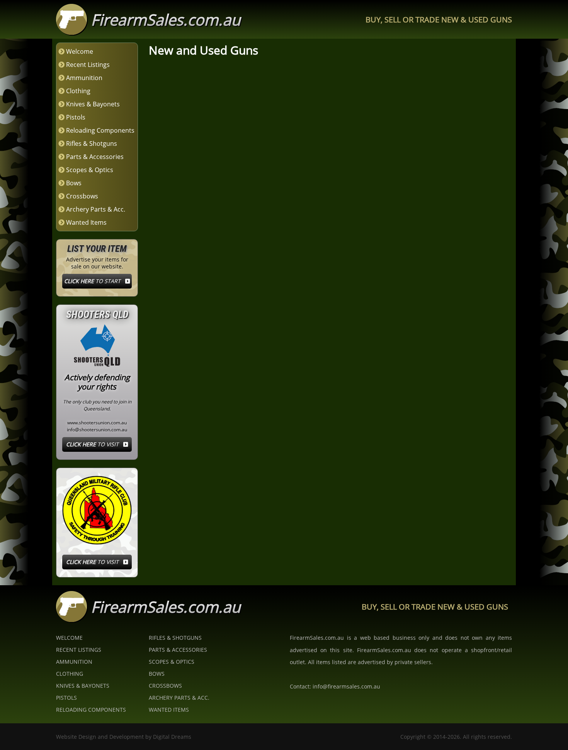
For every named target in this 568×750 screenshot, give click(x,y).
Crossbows (82, 196)
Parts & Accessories (95, 156)
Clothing (78, 91)
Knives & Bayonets (93, 104)
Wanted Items (86, 222)
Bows (74, 183)
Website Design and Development (100, 736)
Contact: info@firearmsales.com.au (335, 686)
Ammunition (84, 77)
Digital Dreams (172, 736)
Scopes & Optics (89, 170)
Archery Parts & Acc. (95, 209)
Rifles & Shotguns (91, 143)
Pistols (75, 117)
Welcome (79, 51)
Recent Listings (88, 64)
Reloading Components (100, 130)
